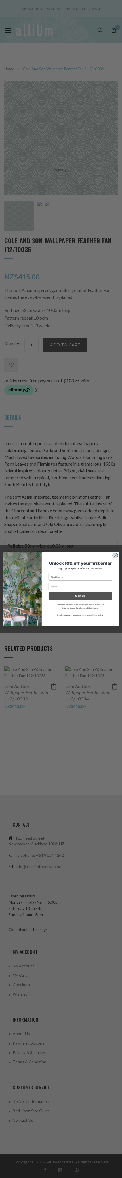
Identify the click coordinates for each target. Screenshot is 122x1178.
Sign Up (80, 595)
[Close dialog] (115, 555)
